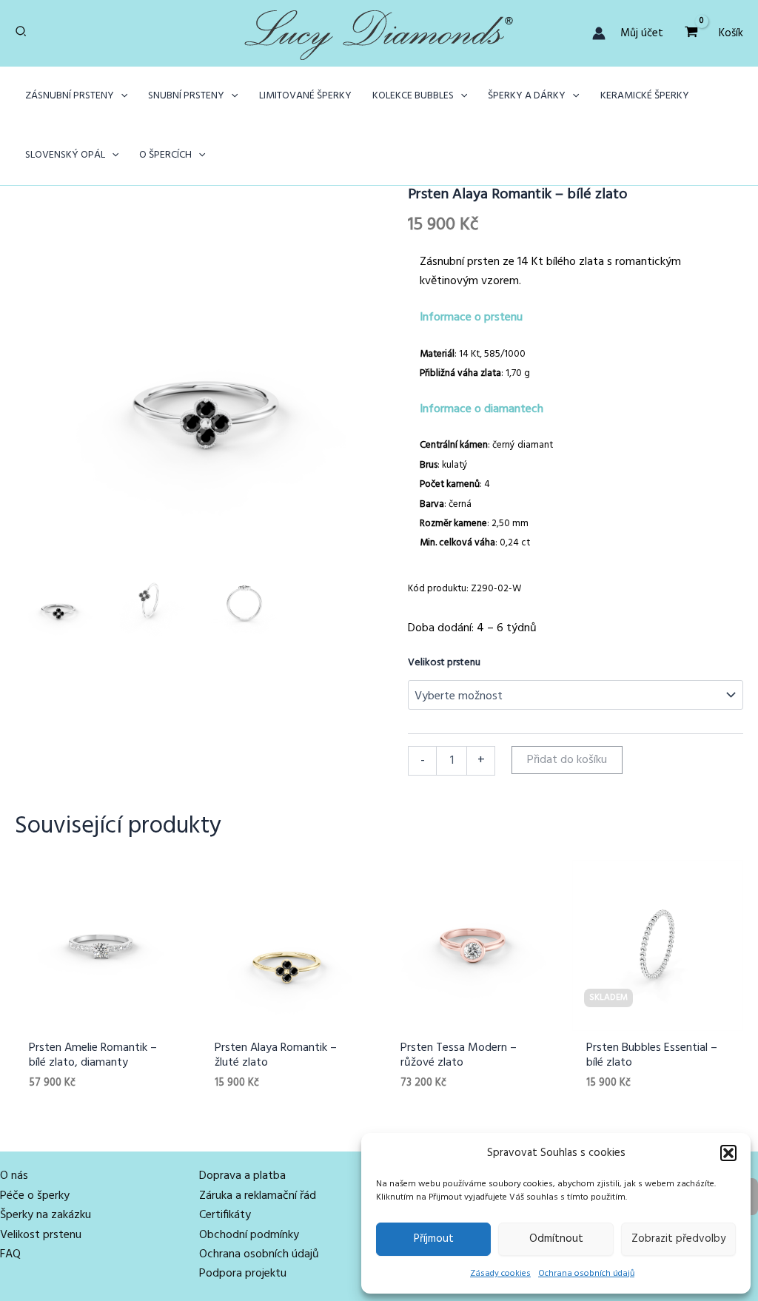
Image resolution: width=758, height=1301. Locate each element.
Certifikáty (225, 1215)
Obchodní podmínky (249, 1235)
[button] (728, 1153)
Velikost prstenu (444, 662)
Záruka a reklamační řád (257, 1196)
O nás (14, 1176)
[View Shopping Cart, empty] (691, 33)
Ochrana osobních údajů (586, 1273)
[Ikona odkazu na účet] (599, 33)
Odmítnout (556, 1239)
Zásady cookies (500, 1273)
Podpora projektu (242, 1273)
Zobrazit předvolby (678, 1239)
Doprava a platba (242, 1176)
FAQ (10, 1254)
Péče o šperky (35, 1196)
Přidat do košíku (567, 760)
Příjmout (434, 1239)
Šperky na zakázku (45, 1215)
